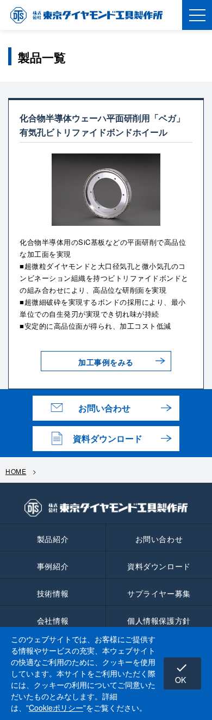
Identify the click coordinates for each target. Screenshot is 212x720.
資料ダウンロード (107, 438)
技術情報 (52, 593)
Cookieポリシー (56, 707)
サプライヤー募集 (158, 593)
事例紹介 (52, 566)
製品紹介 (52, 538)
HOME (15, 471)
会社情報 (52, 620)
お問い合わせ (104, 408)
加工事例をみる (106, 361)
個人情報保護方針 (158, 620)
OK (181, 673)
